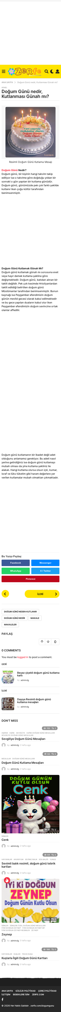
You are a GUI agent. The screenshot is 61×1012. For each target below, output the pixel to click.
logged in (22, 657)
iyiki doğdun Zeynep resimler (16, 930)
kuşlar (17, 954)
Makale (34, 618)
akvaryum (18, 859)
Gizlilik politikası (25, 991)
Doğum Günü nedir (14, 618)
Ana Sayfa (7, 991)
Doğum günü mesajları (23, 759)
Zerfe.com (38, 994)
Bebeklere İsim (21, 994)
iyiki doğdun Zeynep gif (33, 928)
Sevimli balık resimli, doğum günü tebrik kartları (28, 865)
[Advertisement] (30, 32)
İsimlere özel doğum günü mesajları (28, 926)
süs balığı (43, 859)
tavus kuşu (27, 954)
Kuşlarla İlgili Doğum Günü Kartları (25, 958)
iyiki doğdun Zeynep (11, 928)
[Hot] (7, 880)
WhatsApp (15, 571)
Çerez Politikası (47, 991)
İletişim (6, 994)
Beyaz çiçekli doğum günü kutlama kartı (38, 674)
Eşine (12, 733)
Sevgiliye (20, 733)
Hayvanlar (7, 859)
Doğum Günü (10, 170)
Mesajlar (6, 759)
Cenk (5, 839)
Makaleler (10, 624)
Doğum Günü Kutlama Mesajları (23, 762)
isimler (5, 836)
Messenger (45, 563)
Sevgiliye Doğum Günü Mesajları (23, 738)
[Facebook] (2, 999)
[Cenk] (30, 804)
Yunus (53, 859)
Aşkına (5, 733)
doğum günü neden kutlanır (20, 611)
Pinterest (30, 579)
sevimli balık (31, 859)
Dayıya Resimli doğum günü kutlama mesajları (34, 701)
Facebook (15, 563)
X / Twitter (45, 571)
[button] (3, 71)
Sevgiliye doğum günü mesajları (17, 735)
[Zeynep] (30, 901)
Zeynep (34, 930)
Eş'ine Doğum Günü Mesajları (41, 733)
